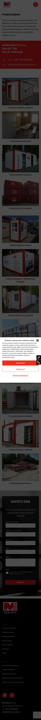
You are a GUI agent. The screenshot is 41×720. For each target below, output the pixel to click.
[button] (37, 340)
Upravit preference (20, 375)
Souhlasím (20, 363)
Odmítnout (20, 369)
